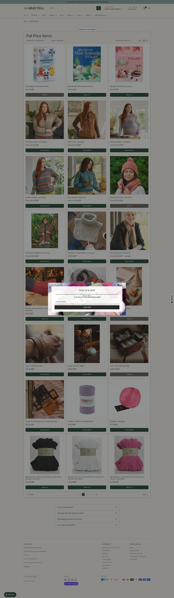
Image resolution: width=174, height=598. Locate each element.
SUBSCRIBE (87, 307)
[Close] (124, 285)
